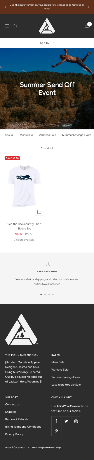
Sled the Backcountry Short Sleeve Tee (24, 226)
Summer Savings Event (76, 134)
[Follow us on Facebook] (56, 421)
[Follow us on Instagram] (76, 421)
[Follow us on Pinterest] (56, 431)
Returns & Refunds (16, 419)
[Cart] (86, 26)
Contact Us (12, 404)
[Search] (15, 26)
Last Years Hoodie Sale (66, 384)
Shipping (11, 411)
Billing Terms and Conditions (23, 426)
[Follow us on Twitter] (66, 421)
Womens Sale (47, 134)
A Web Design (46, 447)
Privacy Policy (14, 434)
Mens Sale (26, 134)
